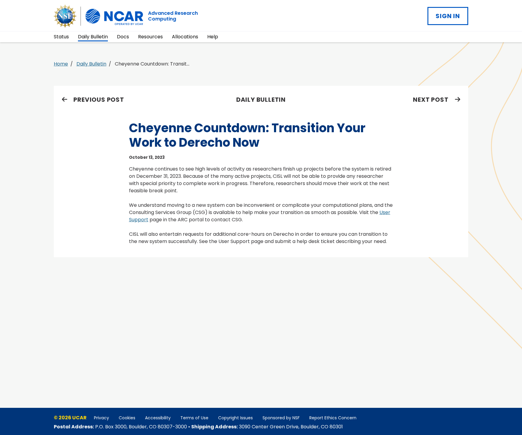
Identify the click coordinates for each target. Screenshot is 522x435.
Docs (123, 36)
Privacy (101, 418)
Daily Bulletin (93, 36)
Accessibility (158, 418)
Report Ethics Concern (332, 418)
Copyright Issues (235, 418)
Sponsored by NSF (281, 418)
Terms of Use (194, 418)
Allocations (185, 36)
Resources (150, 36)
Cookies (127, 418)
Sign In (448, 16)
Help (212, 36)
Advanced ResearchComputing (173, 16)
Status (61, 36)
